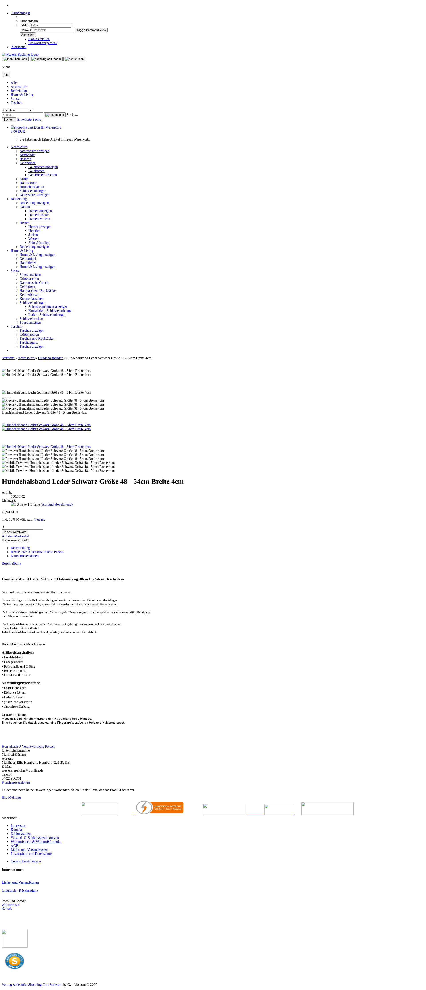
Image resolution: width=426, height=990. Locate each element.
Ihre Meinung (11, 797)
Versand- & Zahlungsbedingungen (35, 837)
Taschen (16, 102)
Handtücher (28, 263)
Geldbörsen (28, 163)
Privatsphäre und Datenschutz (31, 853)
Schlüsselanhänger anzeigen (48, 306)
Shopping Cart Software (45, 984)
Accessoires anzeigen (34, 151)
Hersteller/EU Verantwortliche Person (37, 552)
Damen (25, 207)
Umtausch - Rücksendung (20, 890)
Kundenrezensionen (25, 556)
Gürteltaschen (29, 278)
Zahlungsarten (21, 833)
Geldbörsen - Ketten (42, 175)
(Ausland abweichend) (57, 504)
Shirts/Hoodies (38, 243)
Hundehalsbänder (32, 187)
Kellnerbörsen (29, 294)
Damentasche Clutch (34, 282)
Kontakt (16, 829)
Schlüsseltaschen (31, 318)
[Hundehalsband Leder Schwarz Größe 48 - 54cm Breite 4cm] (46, 425)
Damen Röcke (38, 215)
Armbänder (28, 155)
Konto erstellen (39, 39)
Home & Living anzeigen (37, 255)
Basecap (25, 159)
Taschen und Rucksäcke (36, 338)
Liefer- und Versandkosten (29, 849)
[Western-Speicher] (20, 54)
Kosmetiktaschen (31, 298)
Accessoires (19, 86)
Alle (14, 82)
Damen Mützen (39, 219)
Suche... (72, 114)
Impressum (18, 825)
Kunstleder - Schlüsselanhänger (50, 310)
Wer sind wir (10, 904)
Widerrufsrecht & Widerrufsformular (36, 841)
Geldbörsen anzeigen (43, 167)
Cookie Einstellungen (26, 861)
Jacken (33, 235)
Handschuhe (28, 183)
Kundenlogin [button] (20, 13)
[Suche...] (55, 114)
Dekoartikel (28, 259)
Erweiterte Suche (29, 119)
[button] (3, 397)
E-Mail (24, 25)
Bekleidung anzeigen (34, 203)
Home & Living (22, 94)
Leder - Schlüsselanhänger (46, 314)
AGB (14, 845)
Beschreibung (20, 548)
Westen (33, 239)
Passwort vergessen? (42, 43)
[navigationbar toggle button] (15, 59)
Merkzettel (18, 47)
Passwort (26, 30)
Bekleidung (19, 90)
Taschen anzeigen (32, 330)
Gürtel (24, 179)
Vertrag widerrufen (15, 984)
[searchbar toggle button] (74, 59)
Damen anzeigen (40, 211)
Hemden (34, 231)
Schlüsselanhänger (32, 191)
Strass (15, 98)
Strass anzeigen (30, 274)
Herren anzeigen (39, 227)
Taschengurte (29, 342)
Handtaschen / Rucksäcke (38, 290)
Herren (24, 223)
